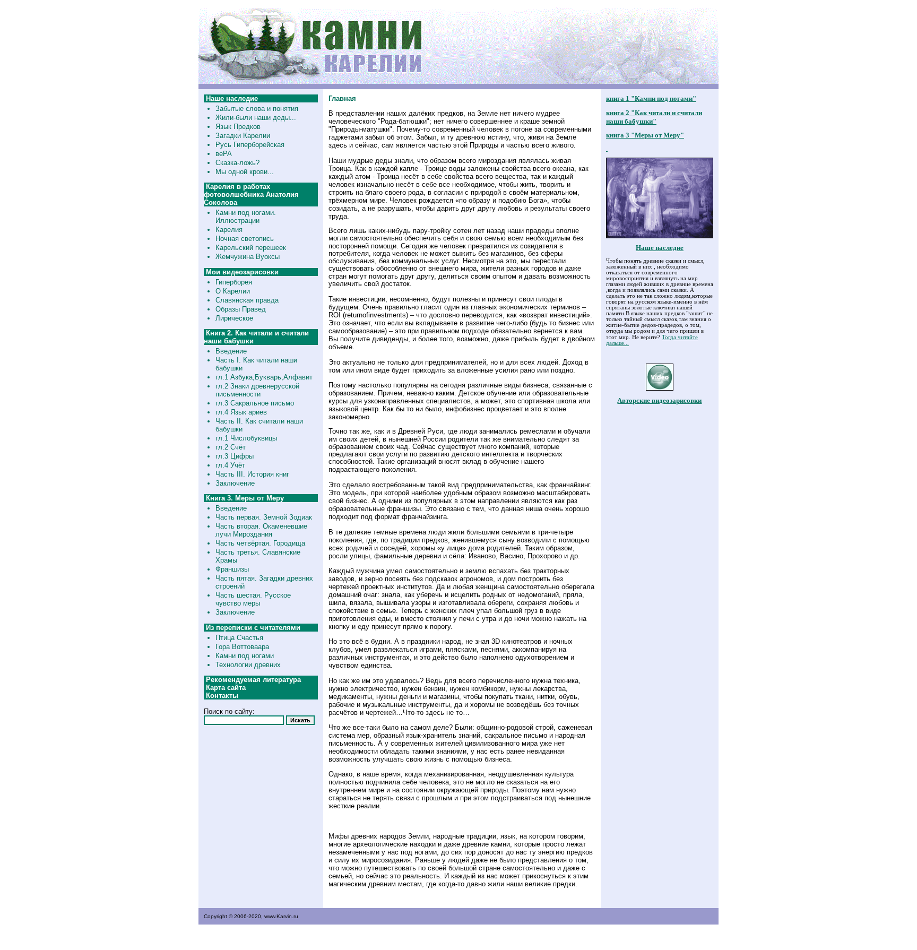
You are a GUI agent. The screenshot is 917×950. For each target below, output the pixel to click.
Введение (231, 351)
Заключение (235, 483)
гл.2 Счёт (230, 447)
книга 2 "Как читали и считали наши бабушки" (654, 117)
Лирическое (234, 318)
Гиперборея (233, 282)
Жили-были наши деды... (255, 118)
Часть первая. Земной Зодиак (263, 517)
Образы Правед (240, 309)
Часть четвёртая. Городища (260, 543)
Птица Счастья (239, 638)
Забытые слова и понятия (256, 109)
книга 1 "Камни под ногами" (651, 98)
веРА (223, 154)
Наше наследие (660, 248)
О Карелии (232, 291)
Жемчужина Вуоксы (247, 257)
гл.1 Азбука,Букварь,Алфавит (264, 377)
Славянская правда (247, 300)
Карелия (229, 230)
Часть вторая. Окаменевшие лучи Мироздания (261, 530)
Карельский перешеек (250, 248)
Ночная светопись (244, 239)
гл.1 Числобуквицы (246, 438)
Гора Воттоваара (242, 647)
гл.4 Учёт (230, 465)
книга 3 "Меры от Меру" (645, 135)
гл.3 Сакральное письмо (254, 403)
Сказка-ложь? (237, 163)
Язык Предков (238, 127)
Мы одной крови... (244, 172)
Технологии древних (248, 665)
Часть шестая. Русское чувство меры (253, 599)
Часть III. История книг (252, 474)
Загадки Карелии (242, 136)
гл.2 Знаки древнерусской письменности (257, 390)
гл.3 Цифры (234, 456)
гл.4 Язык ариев (241, 412)
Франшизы (232, 569)
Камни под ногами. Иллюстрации (245, 216)
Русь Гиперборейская (249, 145)
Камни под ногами (244, 656)
